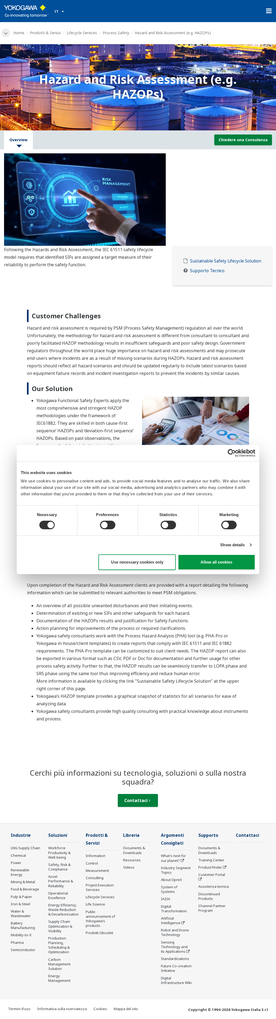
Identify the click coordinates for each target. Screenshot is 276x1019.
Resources (132, 860)
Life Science (95, 904)
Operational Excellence (58, 895)
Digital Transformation (174, 908)
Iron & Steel (20, 903)
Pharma (17, 942)
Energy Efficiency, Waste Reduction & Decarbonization (63, 910)
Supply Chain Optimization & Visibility (60, 926)
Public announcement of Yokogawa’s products (100, 918)
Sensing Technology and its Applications (174, 947)
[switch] (107, 525)
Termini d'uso (19, 1008)
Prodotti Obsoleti (99, 932)
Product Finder (210, 867)
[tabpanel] (138, 199)
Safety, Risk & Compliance (59, 867)
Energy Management (59, 978)
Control (92, 863)
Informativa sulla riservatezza (62, 1008)
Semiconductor (23, 949)
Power (16, 862)
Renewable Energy (20, 872)
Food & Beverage (25, 889)
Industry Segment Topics (176, 870)
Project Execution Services (100, 887)
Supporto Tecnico (207, 271)
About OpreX (171, 879)
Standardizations (175, 958)
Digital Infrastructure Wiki (176, 980)
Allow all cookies (216, 562)
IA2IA (165, 898)
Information (95, 855)
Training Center (211, 860)
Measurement (97, 870)
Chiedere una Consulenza (243, 139)
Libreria (131, 835)
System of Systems (169, 889)
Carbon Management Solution (59, 964)
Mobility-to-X (21, 934)
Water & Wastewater (21, 913)
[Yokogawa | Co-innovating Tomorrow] (26, 11)
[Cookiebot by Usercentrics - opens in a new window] (231, 453)
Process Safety (116, 32)
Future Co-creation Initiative (176, 968)
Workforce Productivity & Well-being (59, 852)
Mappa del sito (126, 1008)
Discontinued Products (209, 896)
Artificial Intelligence (170, 920)
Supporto (208, 835)
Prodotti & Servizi (45, 32)
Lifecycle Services (82, 32)
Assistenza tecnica (213, 886)
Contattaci (136, 800)
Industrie (21, 835)
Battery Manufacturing (23, 925)
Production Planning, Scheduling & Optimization (59, 945)
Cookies (100, 1008)
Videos (128, 867)
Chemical (18, 855)
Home (18, 32)
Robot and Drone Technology (175, 932)
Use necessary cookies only (137, 562)
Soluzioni (57, 835)
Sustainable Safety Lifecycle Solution (225, 261)
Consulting (95, 877)
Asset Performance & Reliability (60, 881)
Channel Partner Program (212, 908)
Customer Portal (211, 874)
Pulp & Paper (21, 896)
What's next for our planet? (173, 858)
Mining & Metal (23, 881)
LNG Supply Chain (25, 847)
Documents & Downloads (134, 850)
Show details (232, 545)
